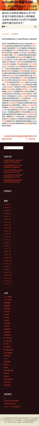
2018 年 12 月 (7, 272)
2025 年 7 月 (7, 237)
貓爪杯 (9, 85)
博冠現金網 (7, 308)
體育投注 (6, 376)
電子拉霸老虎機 (8, 370)
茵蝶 (32, 112)
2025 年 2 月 (7, 252)
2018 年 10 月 (7, 275)
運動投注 (6, 364)
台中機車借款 (30, 114)
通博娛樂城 (7, 361)
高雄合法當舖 (21, 85)
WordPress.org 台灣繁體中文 (12, 407)
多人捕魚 (6, 320)
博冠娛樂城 (7, 305)
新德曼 (19, 110)
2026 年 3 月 (7, 219)
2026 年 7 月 (7, 207)
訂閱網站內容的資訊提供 (11, 401)
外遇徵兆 (12, 75)
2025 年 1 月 (7, 254)
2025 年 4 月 (7, 246)
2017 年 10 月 (7, 281)
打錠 (27, 53)
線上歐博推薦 (8, 353)
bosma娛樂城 (8, 297)
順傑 (12, 53)
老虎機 (30, 50)
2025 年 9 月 (7, 231)
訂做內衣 (15, 55)
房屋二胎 (14, 117)
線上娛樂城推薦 (8, 350)
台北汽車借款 (32, 101)
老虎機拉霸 (7, 356)
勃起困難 (23, 57)
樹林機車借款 (24, 80)
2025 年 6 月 (7, 240)
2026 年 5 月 (7, 213)
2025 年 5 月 (7, 243)
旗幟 (4, 53)
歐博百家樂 (7, 323)
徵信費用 (22, 71)
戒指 (7, 62)
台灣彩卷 (15, 34)
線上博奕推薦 (8, 341)
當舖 (6, 80)
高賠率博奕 (7, 382)
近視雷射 (23, 94)
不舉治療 (26, 107)
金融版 (6, 367)
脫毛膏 (8, 119)
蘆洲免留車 (8, 89)
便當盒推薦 (27, 123)
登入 (5, 398)
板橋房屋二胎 (26, 89)
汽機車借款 (19, 62)
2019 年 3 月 (7, 269)
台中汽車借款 (30, 105)
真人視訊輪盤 (8, 338)
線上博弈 (6, 344)
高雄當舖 (10, 87)
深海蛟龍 (6, 326)
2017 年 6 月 (7, 284)
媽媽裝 (21, 69)
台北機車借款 (26, 96)
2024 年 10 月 (7, 263)
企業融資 (9, 91)
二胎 (26, 117)
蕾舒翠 (21, 112)
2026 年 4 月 (7, 216)
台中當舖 (22, 98)
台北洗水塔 (22, 82)
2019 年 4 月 (7, 266)
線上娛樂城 (7, 347)
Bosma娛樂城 (5, 418)
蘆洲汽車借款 (23, 78)
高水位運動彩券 (8, 379)
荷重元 (6, 358)
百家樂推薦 (7, 332)
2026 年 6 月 (7, 210)
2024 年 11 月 (7, 260)
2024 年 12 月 (7, 257)
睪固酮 (18, 57)
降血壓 (24, 91)
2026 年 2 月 (7, 222)
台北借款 (8, 66)
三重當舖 (19, 64)
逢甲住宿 (15, 50)
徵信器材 (28, 87)
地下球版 (6, 317)
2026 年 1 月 (7, 225)
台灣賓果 (6, 314)
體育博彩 (6, 373)
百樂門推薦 (7, 335)
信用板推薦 (7, 303)
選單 (3, 27)
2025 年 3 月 (7, 249)
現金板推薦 (7, 329)
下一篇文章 (31, 139)
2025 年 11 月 (7, 228)
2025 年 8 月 (7, 234)
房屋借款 (9, 71)
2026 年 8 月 (7, 204)
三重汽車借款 (32, 64)
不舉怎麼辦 (12, 107)
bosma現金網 (8, 300)
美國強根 (6, 64)
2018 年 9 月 (7, 278)
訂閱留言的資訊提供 (10, 404)
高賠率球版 (7, 385)
